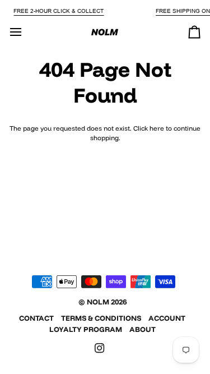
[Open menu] (26, 32)
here (157, 128)
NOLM (98, 301)
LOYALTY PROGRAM (85, 329)
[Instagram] (100, 348)
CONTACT (36, 317)
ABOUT (142, 329)
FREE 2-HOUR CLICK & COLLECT (58, 11)
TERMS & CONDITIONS (101, 317)
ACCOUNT (166, 317)
